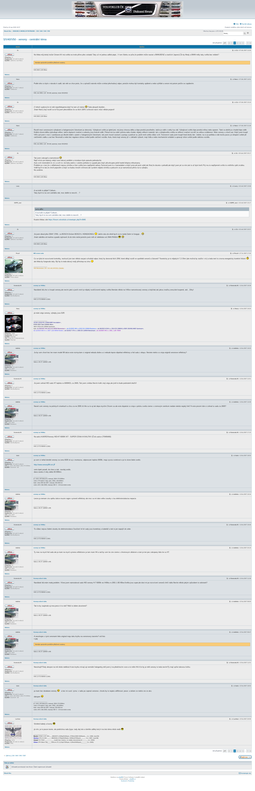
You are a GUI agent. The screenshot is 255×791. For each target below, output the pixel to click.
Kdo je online (9, 763)
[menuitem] (236, 24)
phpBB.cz (133, 779)
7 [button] (247, 43)
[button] (225, 43)
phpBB (121, 777)
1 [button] (231, 43)
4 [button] (240, 43)
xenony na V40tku (39, 285)
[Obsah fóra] (127, 17)
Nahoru (7, 74)
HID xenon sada (38, 253)
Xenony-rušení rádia (40, 578)
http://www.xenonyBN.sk (43, 465)
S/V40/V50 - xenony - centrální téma (24, 39)
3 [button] (237, 43)
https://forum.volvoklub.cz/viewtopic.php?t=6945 (67, 220)
